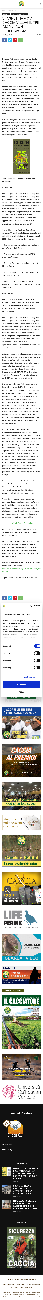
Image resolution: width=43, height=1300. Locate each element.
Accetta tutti (21, 684)
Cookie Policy (7, 1149)
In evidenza (12, 11)
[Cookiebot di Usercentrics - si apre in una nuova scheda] (30, 606)
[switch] (37, 653)
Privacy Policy (7, 1144)
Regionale (18, 14)
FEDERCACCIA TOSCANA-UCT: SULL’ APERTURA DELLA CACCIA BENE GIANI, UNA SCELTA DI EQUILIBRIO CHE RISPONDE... (26, 1173)
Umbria (25, 14)
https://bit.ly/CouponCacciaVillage (21, 523)
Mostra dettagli (30, 677)
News (12, 14)
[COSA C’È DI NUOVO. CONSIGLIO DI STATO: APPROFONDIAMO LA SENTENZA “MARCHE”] (6, 1189)
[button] (39, 4)
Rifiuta (21, 692)
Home (4, 11)
